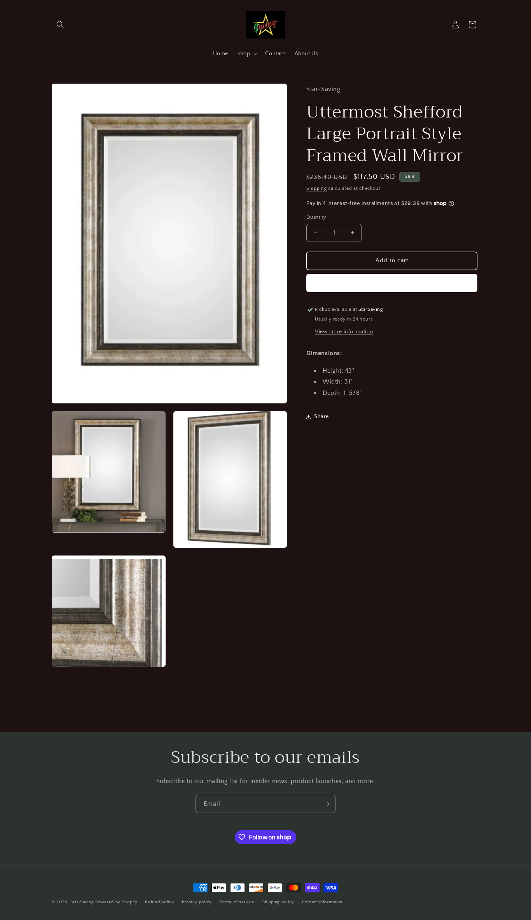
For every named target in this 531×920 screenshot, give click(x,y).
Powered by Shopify (116, 902)
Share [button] (321, 417)
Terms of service (237, 901)
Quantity (316, 217)
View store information (344, 331)
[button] (60, 24)
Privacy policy (197, 901)
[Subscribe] (326, 804)
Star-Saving (82, 902)
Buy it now (392, 283)
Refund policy (159, 901)
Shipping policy (278, 901)
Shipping (316, 188)
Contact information (322, 901)
